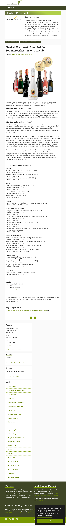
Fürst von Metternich (14, 414)
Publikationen (35, 42)
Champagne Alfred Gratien (16, 402)
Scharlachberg (12, 457)
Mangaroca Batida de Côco (16, 438)
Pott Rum (10, 453)
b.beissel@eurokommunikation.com (18, 290)
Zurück (33, 314)
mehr (26, 37)
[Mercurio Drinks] (32, 3)
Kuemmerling (12, 426)
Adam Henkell (12, 386)
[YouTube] (16, 519)
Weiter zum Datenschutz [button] (44, 517)
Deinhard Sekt (12, 410)
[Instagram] (13, 519)
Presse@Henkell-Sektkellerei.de (15, 377)
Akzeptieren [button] (50, 521)
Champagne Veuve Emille (15, 406)
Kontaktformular (40, 500)
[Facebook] (6, 519)
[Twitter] (9, 519)
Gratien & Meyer (13, 418)
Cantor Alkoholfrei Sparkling (16, 390)
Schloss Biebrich (13, 461)
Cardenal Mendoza (13, 394)
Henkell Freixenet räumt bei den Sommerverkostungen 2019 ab (27, 310)
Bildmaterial (25, 42)
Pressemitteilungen (12, 42)
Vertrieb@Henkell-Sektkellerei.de (16, 363)
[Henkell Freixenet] (15, 19)
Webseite (8, 346)
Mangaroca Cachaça (14, 442)
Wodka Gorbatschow (14, 477)
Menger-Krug (12, 445)
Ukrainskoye (11, 473)
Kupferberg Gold (13, 430)
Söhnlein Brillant (13, 469)
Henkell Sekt (11, 422)
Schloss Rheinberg (13, 465)
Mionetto (10, 449)
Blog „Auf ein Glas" (33, 511)
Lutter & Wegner (13, 434)
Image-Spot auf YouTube (13, 349)
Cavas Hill (11, 398)
